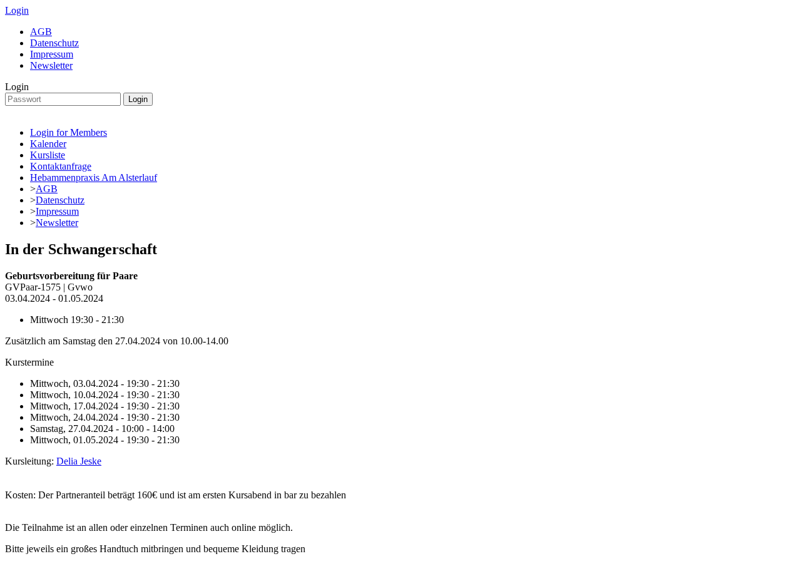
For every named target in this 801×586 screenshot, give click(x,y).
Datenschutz (54, 43)
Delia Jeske (78, 461)
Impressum (51, 54)
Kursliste (47, 155)
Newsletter (51, 65)
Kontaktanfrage (60, 166)
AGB (41, 31)
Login (17, 10)
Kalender (48, 143)
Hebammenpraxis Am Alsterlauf (93, 177)
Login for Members (68, 132)
